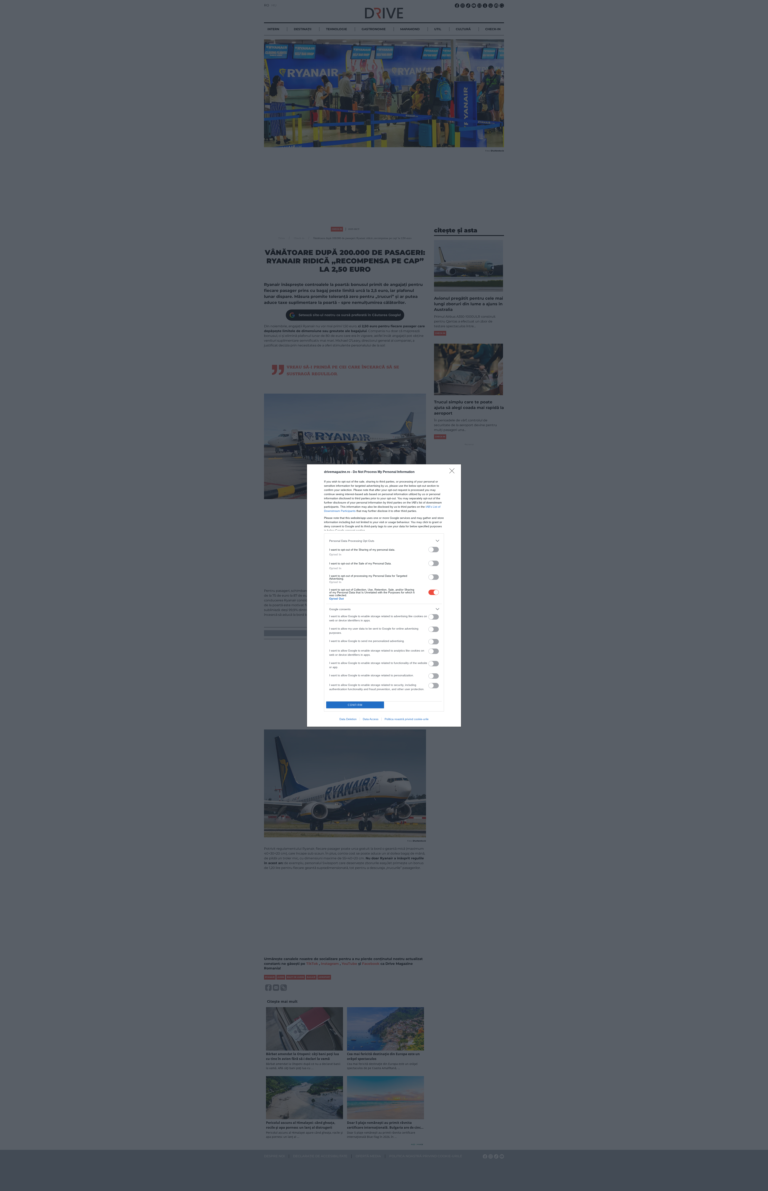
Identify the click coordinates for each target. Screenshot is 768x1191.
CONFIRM (355, 704)
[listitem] (384, 541)
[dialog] (384, 595)
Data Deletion (348, 719)
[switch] (433, 549)
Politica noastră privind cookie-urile (407, 719)
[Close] (453, 472)
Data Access (370, 719)
